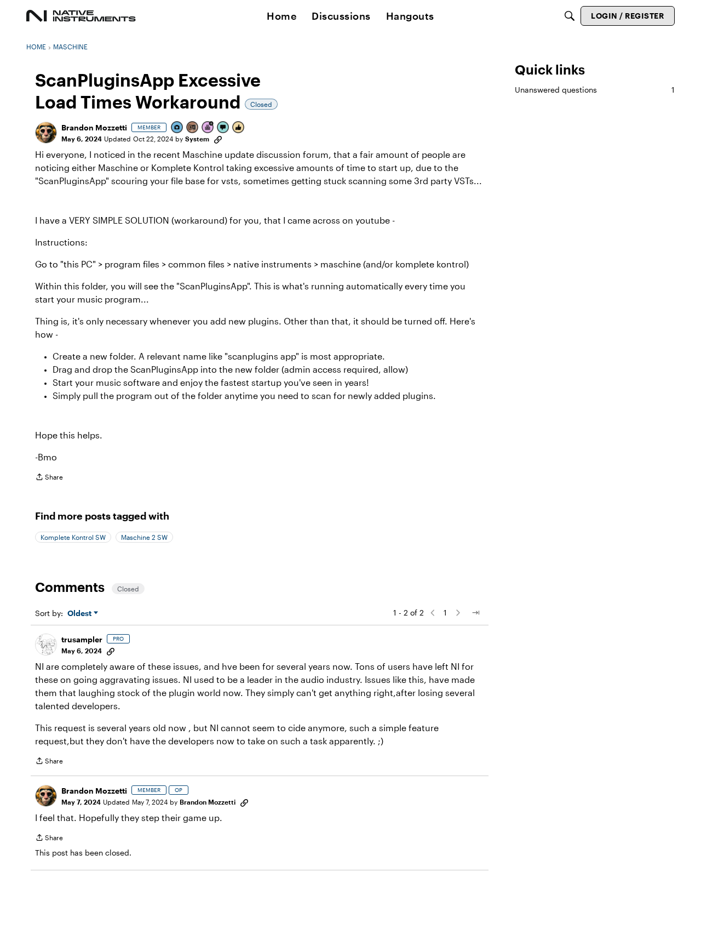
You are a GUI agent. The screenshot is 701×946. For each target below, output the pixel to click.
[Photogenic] (177, 128)
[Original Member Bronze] (192, 128)
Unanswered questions (595, 89)
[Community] (81, 16)
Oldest (80, 613)
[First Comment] (223, 128)
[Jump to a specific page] (475, 613)
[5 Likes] (238, 128)
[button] (46, 133)
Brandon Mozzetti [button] (94, 127)
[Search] (569, 16)
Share (49, 478)
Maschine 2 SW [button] (144, 537)
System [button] (197, 139)
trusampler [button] (81, 639)
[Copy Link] (218, 139)
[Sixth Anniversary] (208, 128)
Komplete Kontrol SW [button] (73, 537)
